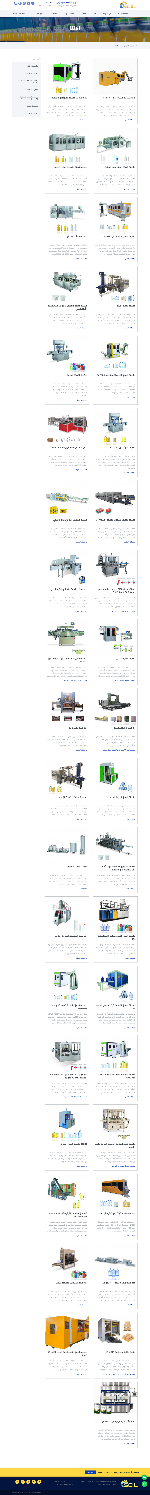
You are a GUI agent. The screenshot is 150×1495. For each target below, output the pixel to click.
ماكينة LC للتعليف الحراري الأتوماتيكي (69, 589)
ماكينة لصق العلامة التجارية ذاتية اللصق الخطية (67, 660)
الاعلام (54, 13)
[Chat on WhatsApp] (144, 1484)
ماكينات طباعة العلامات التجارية (28, 81)
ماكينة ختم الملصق (125, 658)
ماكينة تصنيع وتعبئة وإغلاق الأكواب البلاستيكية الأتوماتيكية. (117, 868)
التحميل (90, 1472)
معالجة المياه (32, 106)
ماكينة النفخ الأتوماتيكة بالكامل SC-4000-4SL (117, 1076)
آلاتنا (94, 13)
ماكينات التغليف (31, 89)
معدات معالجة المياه (77, 867)
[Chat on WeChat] (144, 1477)
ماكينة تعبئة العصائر (77, 236)
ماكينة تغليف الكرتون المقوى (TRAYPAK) (115, 520)
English (21, 13)
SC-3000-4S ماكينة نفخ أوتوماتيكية (69, 98)
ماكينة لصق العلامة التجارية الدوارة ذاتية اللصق (115, 1145)
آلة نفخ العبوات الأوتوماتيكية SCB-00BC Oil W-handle (68, 1214)
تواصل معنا (40, 13)
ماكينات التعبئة (31, 73)
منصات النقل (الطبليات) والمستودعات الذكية (28, 97)
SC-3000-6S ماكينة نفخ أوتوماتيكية (117, 1213)
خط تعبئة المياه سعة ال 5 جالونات (118, 1283)
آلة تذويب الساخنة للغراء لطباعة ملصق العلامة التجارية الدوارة (68, 1076)
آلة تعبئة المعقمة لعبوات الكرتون (70, 936)
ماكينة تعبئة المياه (126, 306)
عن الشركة (107, 13)
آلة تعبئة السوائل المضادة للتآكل (71, 1283)
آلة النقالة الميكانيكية (124, 728)
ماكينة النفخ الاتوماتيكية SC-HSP (119, 236)
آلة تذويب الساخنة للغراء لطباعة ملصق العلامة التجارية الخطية (116, 590)
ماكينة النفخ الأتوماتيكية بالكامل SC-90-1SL (115, 1006)
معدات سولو (69, 13)
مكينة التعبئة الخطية (77, 375)
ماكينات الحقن (32, 113)
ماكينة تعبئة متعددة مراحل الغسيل (70, 167)
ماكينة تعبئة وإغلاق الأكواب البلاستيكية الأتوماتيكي (67, 307)
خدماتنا (83, 13)
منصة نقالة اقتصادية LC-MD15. (120, 1352)
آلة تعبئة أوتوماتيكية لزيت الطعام (118, 1421)
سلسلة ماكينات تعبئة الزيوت (73, 797)
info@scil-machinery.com (61, 1484)
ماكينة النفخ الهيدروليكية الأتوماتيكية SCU (116, 937)
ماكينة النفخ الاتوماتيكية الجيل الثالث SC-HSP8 (67, 1353)
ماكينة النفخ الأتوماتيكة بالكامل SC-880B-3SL (69, 1006)
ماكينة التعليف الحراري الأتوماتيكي (70, 520)
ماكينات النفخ (32, 66)
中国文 (15, 13)
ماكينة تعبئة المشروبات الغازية (120, 167)
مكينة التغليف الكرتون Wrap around (69, 447)
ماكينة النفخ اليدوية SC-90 (122, 797)
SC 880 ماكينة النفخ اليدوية (73, 1144)
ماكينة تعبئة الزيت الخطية (122, 447)
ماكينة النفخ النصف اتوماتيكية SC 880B (116, 375)
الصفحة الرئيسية (124, 13)
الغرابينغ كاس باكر (78, 728)
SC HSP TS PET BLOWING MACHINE (119, 98)
